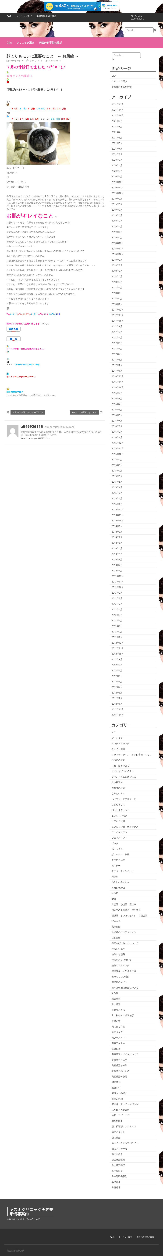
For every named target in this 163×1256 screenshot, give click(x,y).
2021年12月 (118, 104)
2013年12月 (118, 576)
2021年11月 (118, 110)
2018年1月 (117, 304)
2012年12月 (118, 642)
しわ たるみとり (120, 765)
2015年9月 (117, 459)
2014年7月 (117, 537)
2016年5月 (117, 415)
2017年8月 (117, 332)
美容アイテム (118, 1043)
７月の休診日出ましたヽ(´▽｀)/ (28, 412)
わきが (115, 876)
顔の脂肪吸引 (118, 1159)
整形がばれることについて (125, 943)
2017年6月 (117, 343)
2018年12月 (118, 243)
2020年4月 (117, 176)
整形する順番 (118, 954)
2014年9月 (117, 526)
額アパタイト (118, 1132)
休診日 (115, 893)
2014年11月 (118, 515)
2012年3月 (117, 692)
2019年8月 (117, 204)
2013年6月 (117, 609)
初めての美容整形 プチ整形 (126, 910)
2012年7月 (117, 670)
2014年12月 (118, 509)
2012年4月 (117, 687)
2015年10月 (118, 454)
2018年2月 (117, 298)
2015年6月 (117, 476)
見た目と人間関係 (120, 1110)
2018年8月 (117, 265)
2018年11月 (118, 248)
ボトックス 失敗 (120, 854)
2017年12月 (118, 309)
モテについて (36, 60)
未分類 (115, 993)
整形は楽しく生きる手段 (124, 971)
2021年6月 (117, 137)
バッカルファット (120, 810)
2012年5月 (117, 681)
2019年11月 (118, 187)
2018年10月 (118, 254)
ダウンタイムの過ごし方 (124, 776)
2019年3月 (117, 232)
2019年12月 (118, 182)
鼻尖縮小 (116, 1182)
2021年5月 (117, 143)
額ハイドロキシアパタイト (125, 1143)
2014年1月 (117, 570)
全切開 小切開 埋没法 (124, 904)
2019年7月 (117, 210)
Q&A (9, 16)
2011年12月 (118, 709)
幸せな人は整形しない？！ (84, 412)
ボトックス (117, 849)
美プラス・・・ (119, 1037)
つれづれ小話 (118, 788)
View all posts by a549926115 (35, 438)
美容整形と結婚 (119, 1065)
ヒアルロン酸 (118, 821)
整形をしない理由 (120, 976)
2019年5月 (117, 221)
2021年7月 (117, 132)
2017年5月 (117, 348)
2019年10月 (118, 193)
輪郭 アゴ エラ (120, 1115)
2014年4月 (117, 554)
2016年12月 (118, 376)
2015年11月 (118, 448)
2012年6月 (117, 676)
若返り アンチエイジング (125, 1104)
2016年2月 (117, 432)
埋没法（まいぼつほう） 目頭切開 (129, 915)
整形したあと (118, 949)
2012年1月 (117, 704)
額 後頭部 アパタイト (124, 1126)
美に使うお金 (118, 1026)
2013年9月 (117, 593)
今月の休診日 (118, 887)
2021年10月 (118, 115)
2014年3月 (117, 559)
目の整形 (116, 1004)
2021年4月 (117, 148)
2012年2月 (117, 698)
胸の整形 (116, 1082)
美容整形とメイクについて (125, 1054)
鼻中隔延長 (117, 1171)
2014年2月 (117, 565)
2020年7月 (117, 160)
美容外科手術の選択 (46, 16)
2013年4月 (117, 620)
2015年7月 (117, 470)
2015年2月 (117, 498)
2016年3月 (117, 426)
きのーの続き (17, 187)
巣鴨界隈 (116, 926)
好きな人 (116, 921)
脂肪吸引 (116, 1087)
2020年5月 (117, 171)
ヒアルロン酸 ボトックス (125, 826)
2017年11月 (118, 315)
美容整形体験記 (119, 1076)
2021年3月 (117, 154)
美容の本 (116, 1048)
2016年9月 (117, 393)
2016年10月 (118, 387)
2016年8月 (117, 398)
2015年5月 (117, 482)
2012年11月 (118, 648)
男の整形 (116, 999)
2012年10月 (118, 654)
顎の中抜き (117, 1154)
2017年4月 (117, 354)
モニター (116, 865)
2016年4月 (117, 420)
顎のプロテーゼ (119, 1148)
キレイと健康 (118, 749)
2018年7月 (117, 271)
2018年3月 (117, 293)
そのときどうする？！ (123, 771)
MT (113, 732)
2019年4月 (117, 226)
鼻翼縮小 (116, 1187)
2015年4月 (117, 487)
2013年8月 (117, 598)
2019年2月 (117, 237)
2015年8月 (117, 465)
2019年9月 (117, 198)
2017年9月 (117, 326)
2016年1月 (117, 437)
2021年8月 (117, 126)
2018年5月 (117, 282)
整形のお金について (122, 960)
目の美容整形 (118, 1010)
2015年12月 (118, 443)
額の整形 (116, 1137)
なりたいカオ (118, 793)
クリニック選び (24, 16)
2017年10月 (118, 321)
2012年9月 (117, 659)
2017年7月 (117, 337)
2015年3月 (117, 493)
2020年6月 (117, 165)
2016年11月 (118, 382)
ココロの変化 (118, 760)
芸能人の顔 (117, 1098)
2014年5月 (117, 548)
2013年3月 (117, 626)
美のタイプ (117, 1032)
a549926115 (54, 60)
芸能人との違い (119, 1093)
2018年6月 (117, 276)
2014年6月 (117, 543)
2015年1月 (117, 504)
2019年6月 (117, 215)
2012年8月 (117, 665)
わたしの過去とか (120, 882)
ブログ (115, 843)
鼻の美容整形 (118, 1165)
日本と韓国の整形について (125, 987)
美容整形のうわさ (120, 1071)
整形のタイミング (120, 965)
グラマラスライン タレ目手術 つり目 (132, 754)
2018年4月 (117, 287)
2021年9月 (117, 121)
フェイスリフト (119, 832)
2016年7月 (117, 404)
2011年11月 (118, 715)
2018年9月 (117, 259)
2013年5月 (117, 615)
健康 (114, 899)
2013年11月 (118, 581)
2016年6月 (117, 409)
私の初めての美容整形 (123, 1015)
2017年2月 (117, 365)
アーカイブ (117, 738)
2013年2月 (117, 631)
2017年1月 (117, 371)
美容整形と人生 (119, 1060)
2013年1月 (117, 637)
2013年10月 (118, 587)
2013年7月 (117, 604)
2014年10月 (118, 520)
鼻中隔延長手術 (119, 1176)
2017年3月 (117, 359)
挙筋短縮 (116, 937)
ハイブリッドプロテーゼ (124, 799)
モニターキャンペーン (123, 871)
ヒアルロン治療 (119, 815)
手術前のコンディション (124, 932)
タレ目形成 (117, 782)
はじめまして (118, 804)
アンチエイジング (120, 743)
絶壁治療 (116, 1021)
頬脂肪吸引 (117, 1121)
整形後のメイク (119, 982)
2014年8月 (117, 531)
